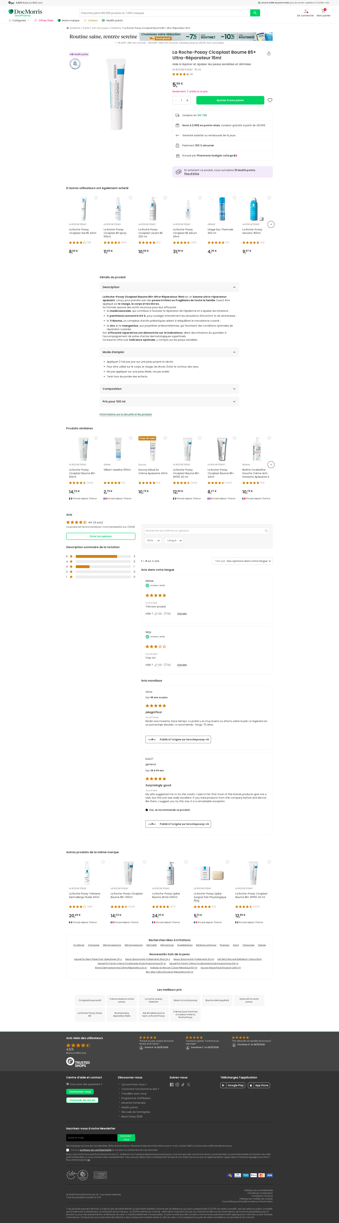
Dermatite (151, 945)
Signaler (182, 613)
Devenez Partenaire (133, 1103)
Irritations (116, 28)
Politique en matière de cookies (256, 1198)
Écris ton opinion (101, 536)
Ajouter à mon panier (230, 100)
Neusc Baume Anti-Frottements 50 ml (194, 959)
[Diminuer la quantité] (176, 100)
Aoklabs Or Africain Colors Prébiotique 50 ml (173, 967)
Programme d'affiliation (136, 1098)
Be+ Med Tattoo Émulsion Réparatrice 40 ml (169, 971)
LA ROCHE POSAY (182, 69)
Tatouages (248, 945)
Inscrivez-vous (126, 1137)
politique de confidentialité (95, 1150)
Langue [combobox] (171, 540)
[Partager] (269, 53)
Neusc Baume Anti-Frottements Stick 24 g (147, 959)
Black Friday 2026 (131, 1116)
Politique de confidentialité (258, 1190)
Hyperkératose (184, 945)
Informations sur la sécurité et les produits (126, 414)
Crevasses (93, 945)
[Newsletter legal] (68, 1150)
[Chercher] (255, 12)
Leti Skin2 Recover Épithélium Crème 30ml (240, 959)
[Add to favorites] (270, 100)
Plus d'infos (191, 173)
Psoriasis (224, 945)
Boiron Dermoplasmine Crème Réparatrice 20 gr (121, 967)
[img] (116, 93)
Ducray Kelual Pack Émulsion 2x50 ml (221, 967)
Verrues (262, 945)
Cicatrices (78, 945)
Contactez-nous (80, 1091)
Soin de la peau (100, 28)
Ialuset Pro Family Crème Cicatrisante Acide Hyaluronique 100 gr (203, 963)
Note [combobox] (150, 540)
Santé (86, 28)
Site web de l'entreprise (135, 1112)
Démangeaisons (112, 945)
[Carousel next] (271, 224)
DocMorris (75, 28)
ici (88, 1159)
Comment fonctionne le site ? (140, 1089)
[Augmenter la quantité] (187, 100)
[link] (84, 522)
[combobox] (246, 561)
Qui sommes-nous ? (134, 1084)
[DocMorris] (25, 12)
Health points (129, 1107)
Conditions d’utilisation (260, 1193)
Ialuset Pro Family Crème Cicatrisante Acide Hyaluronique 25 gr (132, 963)
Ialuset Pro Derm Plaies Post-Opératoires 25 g (98, 959)
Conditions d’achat (262, 1195)
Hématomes (167, 945)
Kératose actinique (206, 945)
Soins (236, 945)
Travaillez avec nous (134, 1093)
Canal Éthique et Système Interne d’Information (247, 1201)
